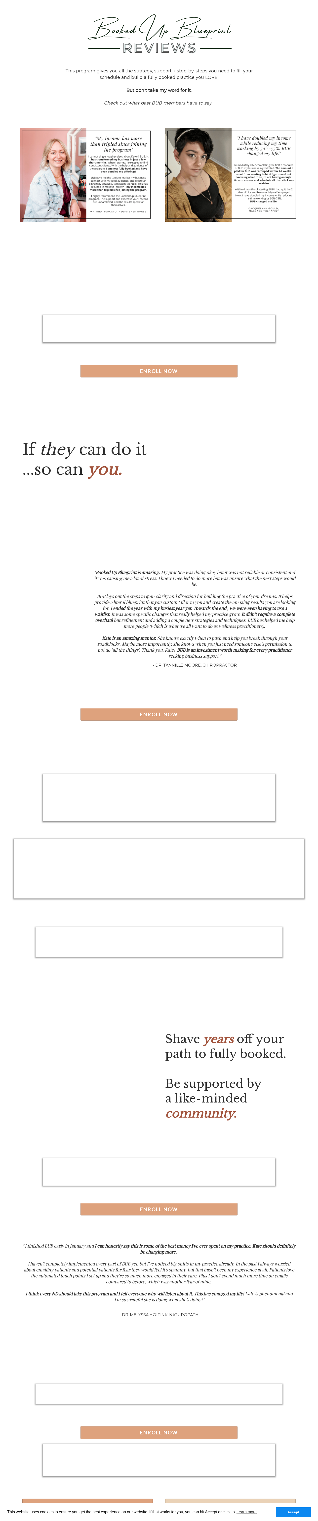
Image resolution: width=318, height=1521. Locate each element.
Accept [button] (293, 1512)
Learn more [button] (247, 1512)
